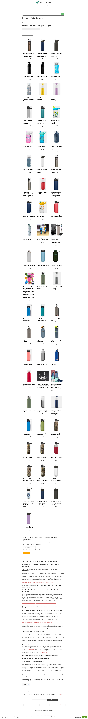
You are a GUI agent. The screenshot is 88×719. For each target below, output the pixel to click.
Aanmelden (26, 553)
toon (28, 684)
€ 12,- (57, 391)
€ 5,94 (43, 390)
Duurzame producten (43, 9)
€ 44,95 (56, 151)
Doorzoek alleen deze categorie (54, 14)
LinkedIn (47, 715)
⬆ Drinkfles (37, 28)
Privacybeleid (63, 9)
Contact (69, 9)
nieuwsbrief (58, 694)
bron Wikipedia (31, 649)
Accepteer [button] (84, 717)
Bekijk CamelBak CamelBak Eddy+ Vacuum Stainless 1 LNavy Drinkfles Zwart (37, 622)
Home (18, 9)
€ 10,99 (29, 300)
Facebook (43, 715)
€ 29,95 (42, 79)
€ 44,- (29, 196)
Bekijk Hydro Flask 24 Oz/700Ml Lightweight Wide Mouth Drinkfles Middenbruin (38, 582)
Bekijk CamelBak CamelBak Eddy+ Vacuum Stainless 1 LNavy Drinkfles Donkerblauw (39, 603)
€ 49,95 (29, 58)
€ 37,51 (43, 268)
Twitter (50, 715)
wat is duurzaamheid (44, 652)
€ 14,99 (56, 268)
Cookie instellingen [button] (78, 717)
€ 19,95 (29, 125)
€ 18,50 (42, 343)
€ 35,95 (29, 79)
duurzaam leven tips (37, 680)
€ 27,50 (56, 245)
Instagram (38, 715)
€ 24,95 (56, 79)
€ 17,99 (29, 242)
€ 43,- (56, 219)
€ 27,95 (29, 102)
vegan (31, 641)
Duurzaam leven (24, 9)
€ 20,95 (42, 242)
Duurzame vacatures (54, 9)
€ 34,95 (56, 125)
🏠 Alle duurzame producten (28, 28)
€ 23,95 (42, 289)
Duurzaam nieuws (33, 9)
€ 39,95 (42, 58)
